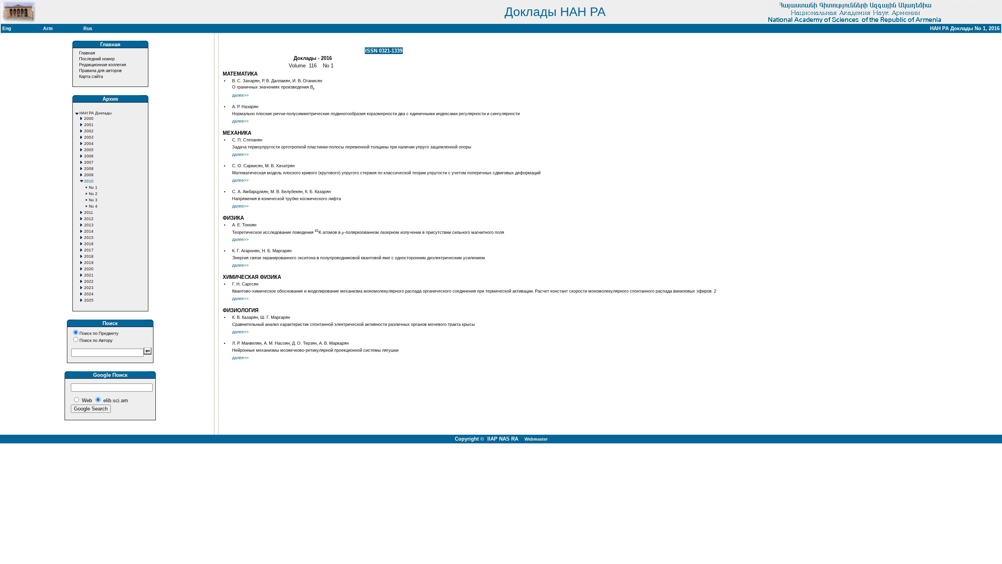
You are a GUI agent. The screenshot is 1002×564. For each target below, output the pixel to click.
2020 (89, 269)
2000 (89, 118)
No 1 (93, 187)
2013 (89, 225)
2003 (89, 137)
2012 (89, 219)
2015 (89, 237)
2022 (89, 281)
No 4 (93, 206)
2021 (89, 275)
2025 (89, 300)
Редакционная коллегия (102, 64)
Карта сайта (91, 76)
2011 (88, 212)
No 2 (93, 194)
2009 (89, 175)
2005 (89, 150)
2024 (89, 294)
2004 (89, 143)
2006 (89, 156)
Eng (6, 28)
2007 (89, 162)
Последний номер (97, 58)
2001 (89, 125)
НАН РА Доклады (95, 113)
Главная (87, 53)
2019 (89, 262)
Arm (48, 28)
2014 (89, 231)
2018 (89, 256)
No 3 (93, 200)
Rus (87, 28)
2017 (89, 250)
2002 (89, 131)
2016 (89, 244)
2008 (89, 168)
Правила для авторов (100, 70)
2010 (89, 181)
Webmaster (536, 439)
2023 (89, 288)
